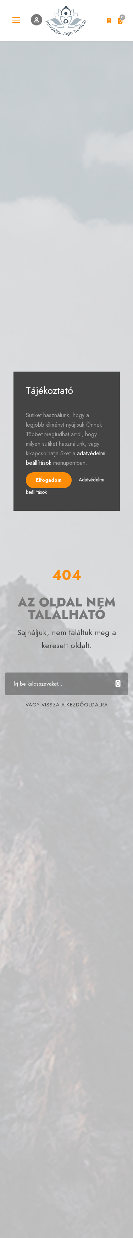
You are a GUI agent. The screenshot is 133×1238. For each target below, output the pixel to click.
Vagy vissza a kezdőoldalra (67, 704)
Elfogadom (49, 480)
